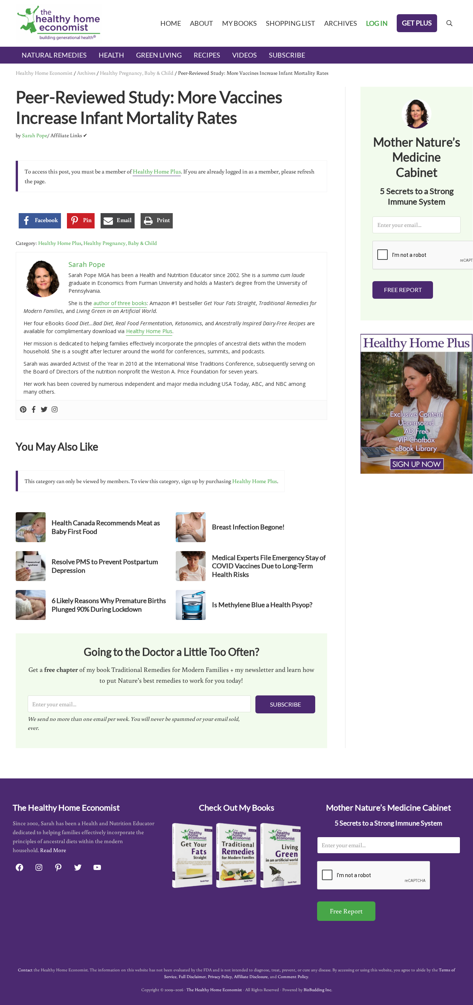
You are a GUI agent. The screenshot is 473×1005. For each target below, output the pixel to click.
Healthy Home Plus (157, 171)
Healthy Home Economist (44, 72)
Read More (53, 850)
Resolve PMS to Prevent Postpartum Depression (105, 565)
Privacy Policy (220, 976)
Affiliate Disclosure (251, 976)
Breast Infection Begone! (248, 527)
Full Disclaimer (192, 976)
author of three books (120, 303)
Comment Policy (293, 976)
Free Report (403, 289)
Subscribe (285, 704)
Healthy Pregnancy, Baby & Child (136, 72)
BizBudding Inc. (318, 989)
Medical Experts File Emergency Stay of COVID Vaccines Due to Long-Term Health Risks (269, 565)
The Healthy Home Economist (214, 989)
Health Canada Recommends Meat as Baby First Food (106, 527)
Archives (86, 72)
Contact (25, 969)
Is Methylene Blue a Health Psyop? (262, 604)
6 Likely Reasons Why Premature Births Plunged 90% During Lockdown (109, 604)
